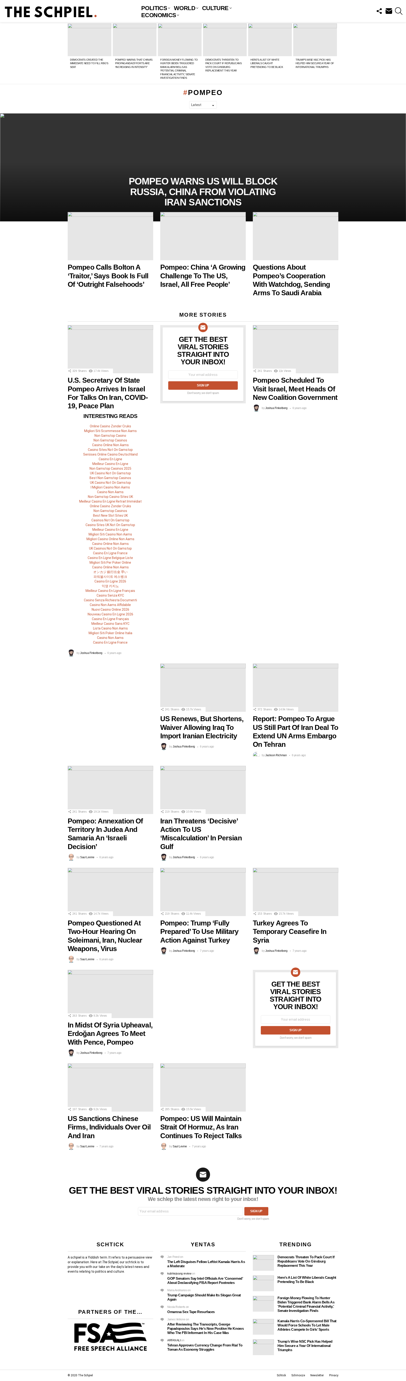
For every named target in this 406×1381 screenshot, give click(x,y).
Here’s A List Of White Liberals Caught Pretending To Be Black (266, 63)
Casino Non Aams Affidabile (110, 605)
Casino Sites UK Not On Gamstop (110, 525)
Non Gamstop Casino (110, 435)
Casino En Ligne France (110, 553)
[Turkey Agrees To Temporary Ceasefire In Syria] (295, 892)
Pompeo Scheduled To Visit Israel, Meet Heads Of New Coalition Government (295, 388)
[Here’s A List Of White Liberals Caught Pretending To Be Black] (270, 40)
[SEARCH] (398, 11)
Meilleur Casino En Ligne (110, 464)
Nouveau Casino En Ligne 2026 (110, 614)
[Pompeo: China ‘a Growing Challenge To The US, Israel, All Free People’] (203, 236)
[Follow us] (379, 11)
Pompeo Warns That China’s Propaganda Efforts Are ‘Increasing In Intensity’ (133, 63)
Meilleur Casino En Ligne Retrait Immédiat (110, 501)
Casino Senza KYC (110, 595)
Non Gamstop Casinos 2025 (110, 468)
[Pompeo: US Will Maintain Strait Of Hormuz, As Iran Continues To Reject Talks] (203, 1087)
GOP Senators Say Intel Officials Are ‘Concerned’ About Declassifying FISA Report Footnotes (205, 1280)
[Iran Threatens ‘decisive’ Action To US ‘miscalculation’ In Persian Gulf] (203, 790)
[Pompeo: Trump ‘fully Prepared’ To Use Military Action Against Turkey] (203, 892)
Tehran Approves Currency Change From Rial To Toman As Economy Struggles (204, 1347)
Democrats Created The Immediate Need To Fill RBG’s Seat (89, 63)
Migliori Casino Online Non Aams (110, 539)
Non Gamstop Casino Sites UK (110, 497)
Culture (215, 8)
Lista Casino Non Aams (110, 628)
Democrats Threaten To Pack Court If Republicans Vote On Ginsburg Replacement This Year (305, 1261)
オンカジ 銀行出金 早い (110, 572)
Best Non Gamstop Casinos (110, 478)
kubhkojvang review (179, 1273)
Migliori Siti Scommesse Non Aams (110, 431)
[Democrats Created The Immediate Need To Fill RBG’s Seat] (89, 40)
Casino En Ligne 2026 (110, 581)
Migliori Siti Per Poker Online (110, 562)
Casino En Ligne (110, 459)
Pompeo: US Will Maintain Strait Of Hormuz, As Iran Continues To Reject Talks (201, 1127)
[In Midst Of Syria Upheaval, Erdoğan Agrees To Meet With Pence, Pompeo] (110, 994)
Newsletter (317, 1375)
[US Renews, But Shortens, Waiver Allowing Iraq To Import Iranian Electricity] (203, 688)
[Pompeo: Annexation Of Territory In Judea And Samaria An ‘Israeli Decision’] (110, 790)
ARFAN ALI (174, 1340)
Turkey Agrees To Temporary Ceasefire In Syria (289, 931)
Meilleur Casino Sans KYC (110, 624)
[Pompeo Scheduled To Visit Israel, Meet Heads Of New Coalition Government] (295, 349)
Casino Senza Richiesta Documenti (110, 600)
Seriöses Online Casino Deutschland (110, 454)
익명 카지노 (110, 586)
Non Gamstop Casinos (110, 440)
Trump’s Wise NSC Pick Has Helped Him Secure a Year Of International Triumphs (315, 63)
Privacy (333, 1375)
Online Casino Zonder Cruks (110, 426)
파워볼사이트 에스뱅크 (110, 576)
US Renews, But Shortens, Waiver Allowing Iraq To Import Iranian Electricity (201, 727)
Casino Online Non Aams (110, 445)
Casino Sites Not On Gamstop (110, 450)
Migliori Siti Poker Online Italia (110, 633)
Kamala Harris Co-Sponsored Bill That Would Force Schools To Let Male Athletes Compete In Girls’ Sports (306, 1325)
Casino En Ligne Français (110, 619)
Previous (70, 53)
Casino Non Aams (110, 492)
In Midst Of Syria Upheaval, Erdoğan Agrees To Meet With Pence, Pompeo (110, 1033)
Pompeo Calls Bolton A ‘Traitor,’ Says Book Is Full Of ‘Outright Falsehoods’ (108, 275)
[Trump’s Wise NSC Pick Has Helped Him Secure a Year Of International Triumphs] (315, 40)
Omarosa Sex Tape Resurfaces (191, 1312)
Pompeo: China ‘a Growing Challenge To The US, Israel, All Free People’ (202, 275)
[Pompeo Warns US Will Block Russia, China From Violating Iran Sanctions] (203, 167)
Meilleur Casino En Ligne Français (110, 591)
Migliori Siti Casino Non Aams (110, 534)
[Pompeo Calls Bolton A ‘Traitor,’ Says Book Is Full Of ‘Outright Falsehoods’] (110, 236)
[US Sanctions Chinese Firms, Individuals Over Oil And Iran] (110, 1087)
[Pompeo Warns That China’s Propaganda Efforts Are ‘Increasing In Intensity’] (134, 40)
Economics (158, 15)
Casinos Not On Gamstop (110, 520)
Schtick (281, 1375)
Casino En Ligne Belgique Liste (110, 558)
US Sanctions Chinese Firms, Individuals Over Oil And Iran (109, 1127)
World (184, 8)
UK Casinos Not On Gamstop (110, 548)
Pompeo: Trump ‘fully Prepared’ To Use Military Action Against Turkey (199, 931)
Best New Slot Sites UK (110, 515)
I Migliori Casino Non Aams (110, 487)
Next (336, 53)
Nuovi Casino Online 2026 (110, 609)
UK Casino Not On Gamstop (110, 473)
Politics (154, 8)
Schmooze (298, 1375)
